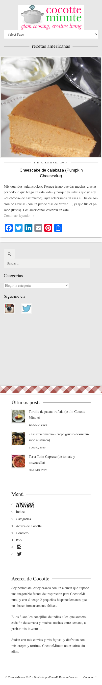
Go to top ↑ (90, 677)
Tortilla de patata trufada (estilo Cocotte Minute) (57, 414)
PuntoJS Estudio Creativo (63, 677)
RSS (19, 540)
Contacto (22, 532)
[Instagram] (19, 547)
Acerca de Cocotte (29, 526)
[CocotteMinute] (51, 17)
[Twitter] (19, 555)
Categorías (23, 518)
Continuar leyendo (19, 215)
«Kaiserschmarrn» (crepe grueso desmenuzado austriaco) (59, 437)
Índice (20, 511)
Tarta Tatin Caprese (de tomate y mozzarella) (52, 459)
